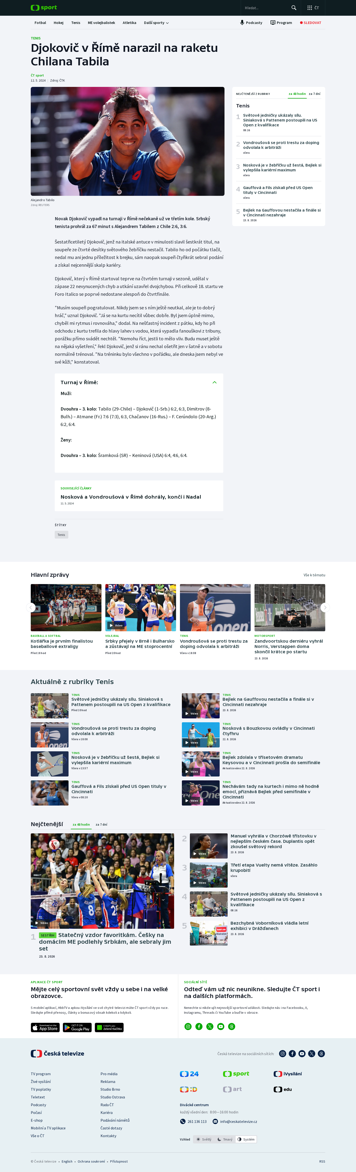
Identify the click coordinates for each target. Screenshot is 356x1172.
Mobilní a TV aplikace (48, 1128)
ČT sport (37, 75)
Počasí (36, 1112)
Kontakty (108, 1135)
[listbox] (225, 1139)
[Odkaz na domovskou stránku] (51, 8)
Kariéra (107, 1112)
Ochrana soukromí (91, 1161)
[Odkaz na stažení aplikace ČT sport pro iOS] (45, 1027)
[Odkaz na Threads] (232, 1026)
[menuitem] (40, 22)
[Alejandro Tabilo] (127, 141)
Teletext (38, 1097)
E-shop (37, 1120)
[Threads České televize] (321, 1054)
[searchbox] (266, 7)
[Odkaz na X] (210, 1026)
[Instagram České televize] (282, 1054)
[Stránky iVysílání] (288, 1075)
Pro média (109, 1073)
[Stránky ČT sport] (236, 1075)
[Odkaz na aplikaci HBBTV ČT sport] (109, 1027)
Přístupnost (119, 1161)
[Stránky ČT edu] (283, 1090)
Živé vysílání (41, 1081)
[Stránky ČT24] (189, 1075)
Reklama (108, 1081)
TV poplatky (41, 1089)
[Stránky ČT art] (232, 1090)
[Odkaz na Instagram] (188, 1026)
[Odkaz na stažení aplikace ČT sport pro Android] (77, 1027)
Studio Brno (110, 1089)
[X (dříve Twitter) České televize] (312, 1054)
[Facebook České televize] (292, 1054)
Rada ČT (107, 1104)
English (67, 1161)
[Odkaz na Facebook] (199, 1026)
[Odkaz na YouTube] (221, 1026)
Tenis (36, 38)
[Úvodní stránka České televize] (58, 1054)
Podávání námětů (115, 1120)
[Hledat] (294, 7)
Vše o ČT (38, 1135)
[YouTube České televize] (302, 1054)
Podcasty (38, 1104)
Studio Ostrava (113, 1097)
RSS (322, 1161)
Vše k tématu (314, 574)
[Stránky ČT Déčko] (188, 1090)
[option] (204, 1139)
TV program (41, 1073)
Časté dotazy (111, 1128)
